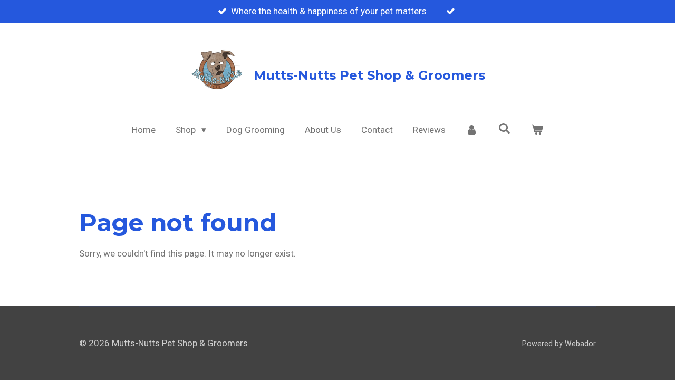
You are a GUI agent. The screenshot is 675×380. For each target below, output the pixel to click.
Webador (580, 343)
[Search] (504, 129)
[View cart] (537, 130)
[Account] (472, 130)
